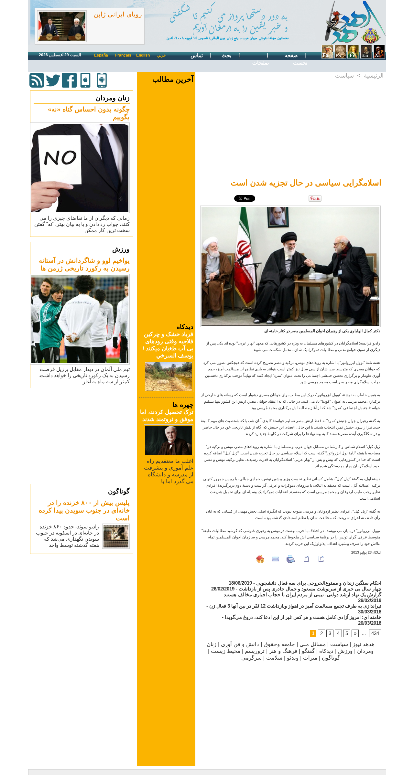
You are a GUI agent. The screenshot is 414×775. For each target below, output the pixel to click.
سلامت (274, 658)
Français (123, 55)
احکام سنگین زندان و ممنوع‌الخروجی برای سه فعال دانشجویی (318, 583)
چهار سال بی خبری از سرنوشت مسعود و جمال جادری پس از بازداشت (310, 588)
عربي (161, 55)
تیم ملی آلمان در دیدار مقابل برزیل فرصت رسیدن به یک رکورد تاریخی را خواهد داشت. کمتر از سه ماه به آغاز (84, 375)
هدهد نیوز (364, 644)
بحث (227, 55)
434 (375, 633)
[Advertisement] (82, 435)
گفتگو (308, 651)
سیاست (344, 75)
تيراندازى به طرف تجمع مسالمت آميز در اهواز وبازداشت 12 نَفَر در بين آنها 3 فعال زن (295, 606)
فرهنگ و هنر (283, 651)
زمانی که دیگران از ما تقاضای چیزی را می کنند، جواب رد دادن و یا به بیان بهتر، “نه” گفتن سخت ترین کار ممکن (82, 224)
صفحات (260, 63)
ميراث (310, 658)
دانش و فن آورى (240, 644)
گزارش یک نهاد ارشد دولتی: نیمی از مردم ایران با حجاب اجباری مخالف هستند (302, 594)
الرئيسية (374, 75)
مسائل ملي (313, 644)
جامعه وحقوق (279, 644)
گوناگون (119, 491)
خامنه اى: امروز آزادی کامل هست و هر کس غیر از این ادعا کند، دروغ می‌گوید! (303, 617)
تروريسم (255, 651)
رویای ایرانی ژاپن (118, 14)
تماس (197, 55)
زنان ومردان (113, 97)
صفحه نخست (296, 59)
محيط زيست (225, 651)
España (101, 55)
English (143, 55)
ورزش (121, 249)
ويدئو (293, 658)
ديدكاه (326, 651)
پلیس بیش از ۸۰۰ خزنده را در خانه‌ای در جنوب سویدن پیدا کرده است (84, 510)
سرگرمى (251, 658)
